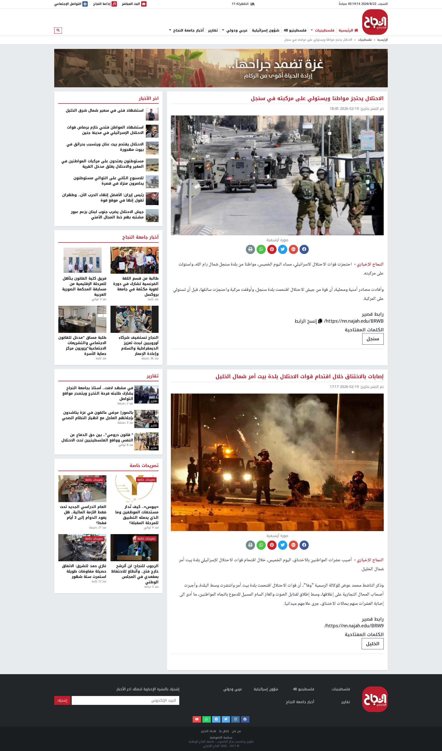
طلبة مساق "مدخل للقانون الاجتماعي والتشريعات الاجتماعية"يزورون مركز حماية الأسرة (82, 345)
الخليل (372, 643)
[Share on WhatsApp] (261, 249)
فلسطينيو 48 (295, 30)
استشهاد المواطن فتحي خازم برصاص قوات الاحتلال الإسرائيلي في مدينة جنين (105, 130)
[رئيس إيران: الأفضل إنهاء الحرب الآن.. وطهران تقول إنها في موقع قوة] (152, 198)
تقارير (213, 30)
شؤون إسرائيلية (265, 30)
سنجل (373, 338)
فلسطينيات (324, 30)
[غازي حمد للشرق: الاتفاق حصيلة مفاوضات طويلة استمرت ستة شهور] (82, 547)
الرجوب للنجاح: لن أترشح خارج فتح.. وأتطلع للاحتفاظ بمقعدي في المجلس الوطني (135, 574)
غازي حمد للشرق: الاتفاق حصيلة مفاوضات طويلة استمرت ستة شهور (84, 571)
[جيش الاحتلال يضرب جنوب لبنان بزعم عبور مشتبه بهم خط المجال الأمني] (152, 215)
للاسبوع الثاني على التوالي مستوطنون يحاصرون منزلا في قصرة (108, 180)
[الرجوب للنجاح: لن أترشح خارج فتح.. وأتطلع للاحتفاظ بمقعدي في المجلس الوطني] (134, 547)
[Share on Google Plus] (293, 249)
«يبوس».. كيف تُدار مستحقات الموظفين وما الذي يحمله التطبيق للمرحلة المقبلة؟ (137, 515)
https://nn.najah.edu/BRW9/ (354, 625)
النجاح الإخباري (375, 22)
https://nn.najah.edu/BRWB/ (354, 321)
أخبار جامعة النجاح (188, 30)
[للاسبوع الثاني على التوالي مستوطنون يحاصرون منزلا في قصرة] (152, 181)
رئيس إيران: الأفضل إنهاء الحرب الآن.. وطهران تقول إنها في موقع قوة (103, 197)
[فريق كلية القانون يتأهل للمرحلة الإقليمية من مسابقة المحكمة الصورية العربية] (82, 260)
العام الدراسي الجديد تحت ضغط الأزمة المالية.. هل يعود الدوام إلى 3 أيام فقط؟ (83, 515)
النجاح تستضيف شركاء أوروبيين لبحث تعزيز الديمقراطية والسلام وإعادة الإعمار (139, 345)
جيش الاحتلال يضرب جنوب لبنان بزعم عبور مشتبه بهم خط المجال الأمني (107, 214)
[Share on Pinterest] (272, 249)
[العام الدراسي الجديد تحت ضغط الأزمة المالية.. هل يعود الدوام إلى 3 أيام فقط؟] (82, 488)
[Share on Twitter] (282, 249)
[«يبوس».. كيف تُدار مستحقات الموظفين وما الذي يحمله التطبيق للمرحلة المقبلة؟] (134, 488)
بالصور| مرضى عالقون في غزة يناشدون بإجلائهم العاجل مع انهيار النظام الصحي (97, 415)
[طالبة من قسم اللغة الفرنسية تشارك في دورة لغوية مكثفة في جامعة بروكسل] (134, 260)
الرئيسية (382, 40)
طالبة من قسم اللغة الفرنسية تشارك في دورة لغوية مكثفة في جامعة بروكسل (136, 286)
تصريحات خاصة (144, 466)
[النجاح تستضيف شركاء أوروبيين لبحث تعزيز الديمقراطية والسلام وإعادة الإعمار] (134, 319)
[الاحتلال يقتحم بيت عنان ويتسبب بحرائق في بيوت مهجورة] (152, 147)
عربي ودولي (236, 30)
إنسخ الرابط (306, 321)
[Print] (250, 249)
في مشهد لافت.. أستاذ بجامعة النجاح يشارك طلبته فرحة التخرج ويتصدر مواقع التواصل (97, 393)
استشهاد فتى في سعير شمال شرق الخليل (105, 110)
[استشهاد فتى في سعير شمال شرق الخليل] (152, 114)
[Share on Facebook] (304, 249)
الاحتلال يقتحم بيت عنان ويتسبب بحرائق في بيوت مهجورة (105, 147)
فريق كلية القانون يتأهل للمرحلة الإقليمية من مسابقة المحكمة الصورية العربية (84, 286)
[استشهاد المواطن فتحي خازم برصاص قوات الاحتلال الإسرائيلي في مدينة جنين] (152, 131)
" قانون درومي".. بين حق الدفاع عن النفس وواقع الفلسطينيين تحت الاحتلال (97, 437)
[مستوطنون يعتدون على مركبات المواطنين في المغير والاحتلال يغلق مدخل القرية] (152, 164)
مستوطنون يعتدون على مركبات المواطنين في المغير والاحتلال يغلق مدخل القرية (102, 163)
